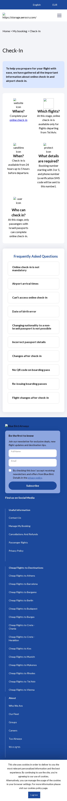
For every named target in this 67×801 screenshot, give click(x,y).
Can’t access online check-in (29, 297)
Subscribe (32, 485)
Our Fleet (14, 713)
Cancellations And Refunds (23, 534)
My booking (20, 31)
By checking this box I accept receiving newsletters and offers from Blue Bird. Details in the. (34, 474)
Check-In (35, 31)
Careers (13, 730)
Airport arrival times (25, 283)
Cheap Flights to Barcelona (23, 583)
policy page (41, 788)
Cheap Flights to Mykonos (23, 665)
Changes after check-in (27, 355)
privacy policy (35, 477)
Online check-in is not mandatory (25, 268)
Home (6, 31)
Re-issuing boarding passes (29, 383)
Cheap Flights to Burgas (22, 616)
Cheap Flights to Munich (22, 656)
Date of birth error (24, 311)
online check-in (18, 119)
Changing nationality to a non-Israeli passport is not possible (31, 327)
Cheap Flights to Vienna (22, 689)
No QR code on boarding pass (31, 369)
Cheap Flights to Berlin (21, 600)
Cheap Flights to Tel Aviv (22, 681)
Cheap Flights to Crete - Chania (22, 627)
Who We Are (16, 705)
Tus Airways (15, 738)
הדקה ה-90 (14, 746)
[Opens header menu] (59, 15)
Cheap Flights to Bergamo (23, 592)
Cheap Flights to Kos (20, 648)
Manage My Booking (19, 525)
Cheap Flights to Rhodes (22, 673)
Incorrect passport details (29, 342)
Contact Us (15, 517)
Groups (13, 722)
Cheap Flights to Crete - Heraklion (22, 638)
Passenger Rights (18, 542)
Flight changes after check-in (30, 397)
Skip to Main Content (34, 1)
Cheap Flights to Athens (22, 575)
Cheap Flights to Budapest (23, 608)
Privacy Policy (16, 550)
